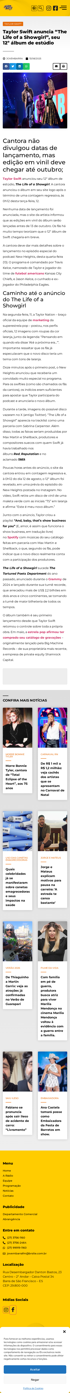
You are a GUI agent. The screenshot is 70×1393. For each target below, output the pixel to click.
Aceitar (35, 1369)
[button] (64, 1331)
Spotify (12, 537)
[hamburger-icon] (63, 8)
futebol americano (29, 273)
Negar (35, 1379)
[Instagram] (48, 8)
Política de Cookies (33, 1388)
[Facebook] (55, 8)
